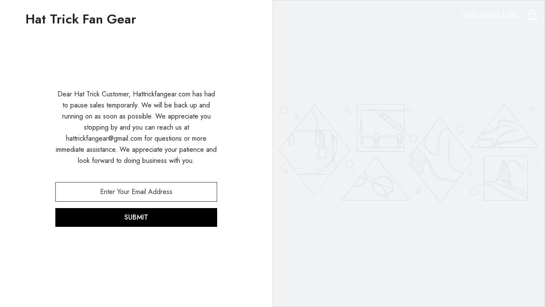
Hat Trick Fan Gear (81, 19)
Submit (136, 217)
